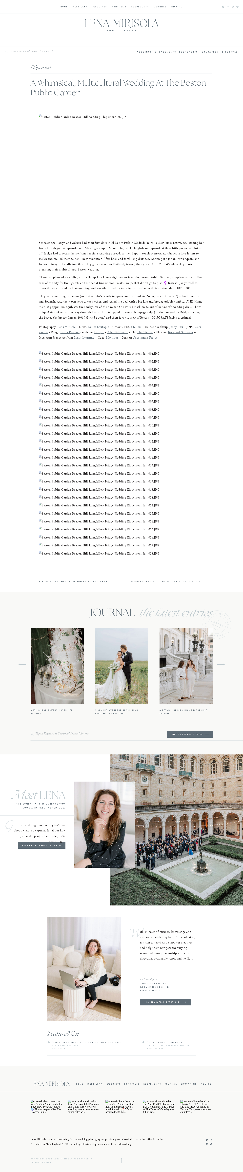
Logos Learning (84, 337)
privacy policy (41, 1162)
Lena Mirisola (66, 327)
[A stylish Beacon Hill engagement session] (186, 666)
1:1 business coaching (155, 987)
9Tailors (136, 327)
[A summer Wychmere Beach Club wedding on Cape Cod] (121, 666)
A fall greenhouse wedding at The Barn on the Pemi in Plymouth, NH (98, 581)
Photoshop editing (153, 984)
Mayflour (112, 337)
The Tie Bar (145, 332)
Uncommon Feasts (145, 337)
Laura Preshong (71, 332)
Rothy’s (99, 332)
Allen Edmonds (117, 332)
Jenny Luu (176, 327)
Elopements (42, 67)
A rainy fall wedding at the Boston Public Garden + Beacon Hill (185, 581)
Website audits (150, 990)
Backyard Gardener (180, 332)
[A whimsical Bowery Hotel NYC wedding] (57, 666)
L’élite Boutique (98, 327)
